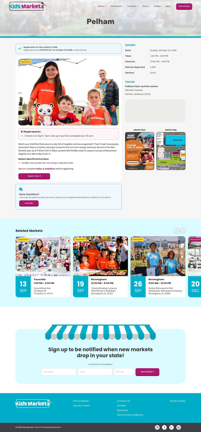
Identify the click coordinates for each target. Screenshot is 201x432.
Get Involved (116, 6)
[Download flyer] (149, 137)
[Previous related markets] (176, 230)
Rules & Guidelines (45, 168)
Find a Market (81, 401)
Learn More (131, 6)
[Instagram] (157, 427)
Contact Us (123, 401)
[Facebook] (164, 427)
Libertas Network (53, 427)
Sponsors (122, 410)
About (145, 6)
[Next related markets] (182, 230)
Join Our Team (81, 405)
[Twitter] (171, 427)
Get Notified (146, 371)
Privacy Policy (178, 401)
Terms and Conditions (130, 415)
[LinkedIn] (178, 427)
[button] (139, 151)
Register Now (33, 176)
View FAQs (29, 203)
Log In (168, 6)
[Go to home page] (33, 403)
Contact (157, 6)
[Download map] (181, 137)
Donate (121, 405)
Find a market (184, 6)
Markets (101, 6)
